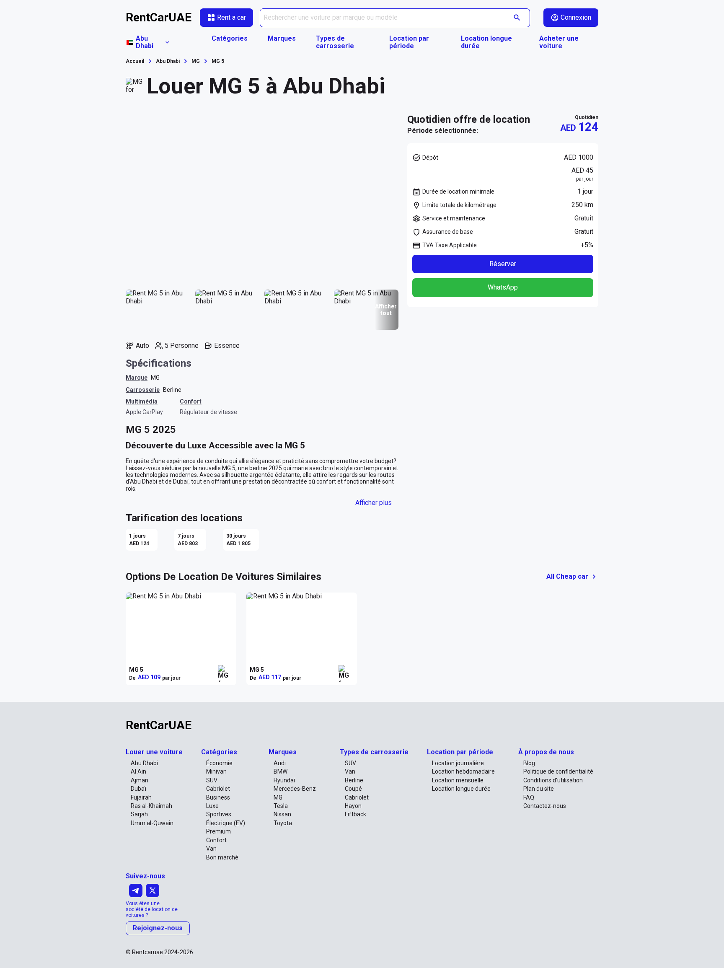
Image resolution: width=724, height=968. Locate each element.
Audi (280, 763)
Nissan (282, 814)
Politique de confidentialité (558, 771)
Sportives (218, 814)
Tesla (281, 805)
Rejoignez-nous (158, 928)
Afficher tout (386, 309)
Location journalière (458, 763)
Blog (529, 763)
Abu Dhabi (144, 763)
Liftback (355, 814)
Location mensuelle (458, 780)
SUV (211, 780)
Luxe (212, 805)
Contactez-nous (544, 805)
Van (211, 848)
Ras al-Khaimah (151, 805)
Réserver (502, 263)
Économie (219, 763)
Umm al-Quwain (152, 823)
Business (218, 797)
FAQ (528, 797)
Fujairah (141, 797)
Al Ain (138, 771)
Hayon (353, 805)
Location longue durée (486, 42)
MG (155, 377)
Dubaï (138, 788)
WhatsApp (503, 287)
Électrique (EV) (225, 823)
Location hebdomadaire (463, 771)
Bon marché (222, 857)
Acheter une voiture (559, 42)
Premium (218, 831)
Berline (172, 389)
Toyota (283, 823)
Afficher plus (373, 503)
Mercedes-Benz (295, 788)
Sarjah (139, 814)
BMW (280, 771)
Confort (216, 840)
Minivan (216, 771)
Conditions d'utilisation (553, 780)
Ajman (139, 780)
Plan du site (538, 788)
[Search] (517, 17)
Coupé (353, 788)
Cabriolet (218, 788)
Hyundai (284, 780)
